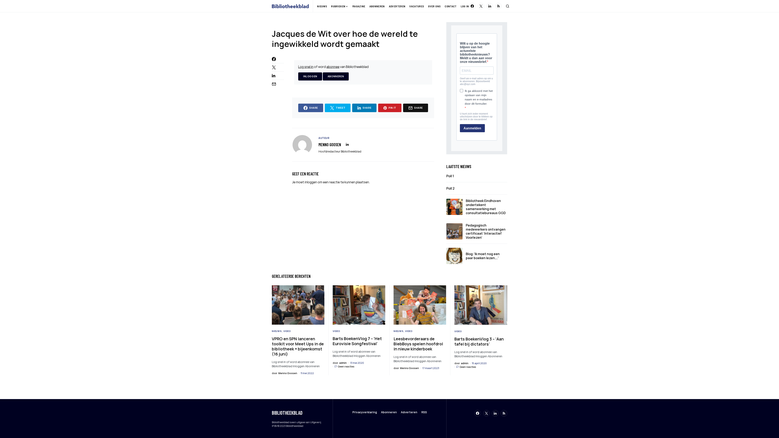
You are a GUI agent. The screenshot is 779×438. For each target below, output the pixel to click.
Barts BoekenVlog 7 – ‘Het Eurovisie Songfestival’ (357, 341)
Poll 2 (450, 188)
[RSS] (498, 6)
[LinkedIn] (489, 6)
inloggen (311, 182)
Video (287, 331)
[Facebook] (472, 6)
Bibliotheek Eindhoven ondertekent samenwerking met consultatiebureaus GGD (486, 207)
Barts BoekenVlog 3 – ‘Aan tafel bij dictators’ (479, 341)
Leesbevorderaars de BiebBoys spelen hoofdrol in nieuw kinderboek (418, 344)
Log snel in (305, 66)
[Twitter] (481, 6)
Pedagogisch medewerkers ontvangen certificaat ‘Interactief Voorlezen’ (486, 231)
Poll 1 (450, 176)
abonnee (332, 66)
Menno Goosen (329, 144)
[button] (507, 6)
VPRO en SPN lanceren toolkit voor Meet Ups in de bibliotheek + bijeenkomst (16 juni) (298, 346)
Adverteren (409, 412)
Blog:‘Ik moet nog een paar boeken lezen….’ (483, 256)
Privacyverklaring (364, 412)
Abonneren (336, 76)
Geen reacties (346, 366)
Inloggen (310, 76)
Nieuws (277, 331)
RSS (424, 412)
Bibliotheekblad (287, 413)
